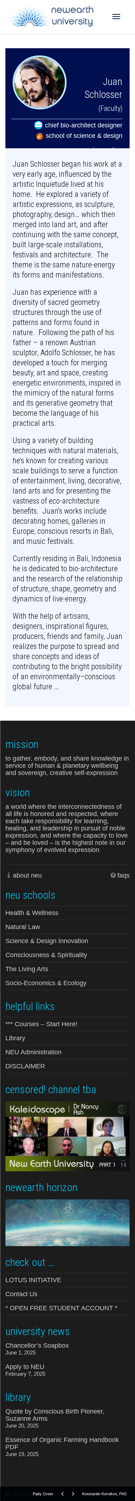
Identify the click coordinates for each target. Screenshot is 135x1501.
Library (15, 1038)
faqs (123, 875)
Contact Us (21, 1294)
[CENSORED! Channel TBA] (67, 1135)
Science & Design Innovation (46, 941)
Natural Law (22, 926)
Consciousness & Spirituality (46, 955)
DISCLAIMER (25, 1066)
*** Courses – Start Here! (41, 1024)
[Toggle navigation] (116, 16)
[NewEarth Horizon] (67, 1222)
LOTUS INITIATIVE (33, 1280)
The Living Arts (26, 969)
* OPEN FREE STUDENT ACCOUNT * (61, 1308)
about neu (27, 875)
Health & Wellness (31, 912)
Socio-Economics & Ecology (45, 983)
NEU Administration (33, 1052)
